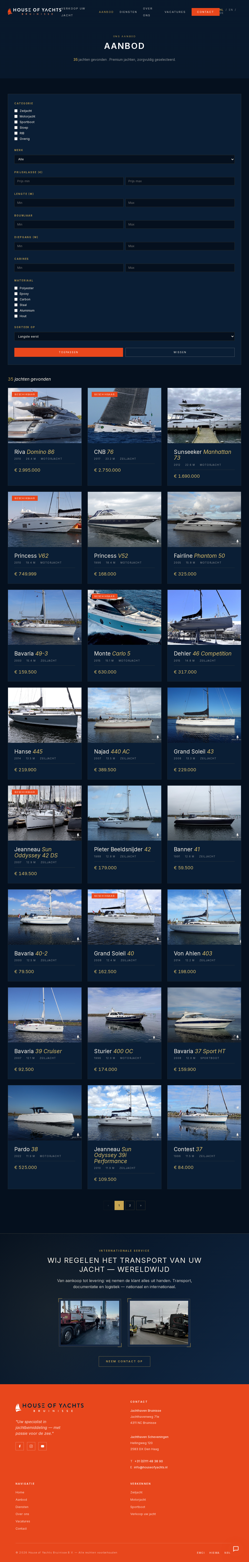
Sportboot (27, 122)
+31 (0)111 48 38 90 (148, 1461)
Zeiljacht (26, 111)
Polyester (27, 288)
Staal (23, 305)
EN (231, 9)
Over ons (22, 1514)
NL (222, 9)
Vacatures (175, 12)
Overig (25, 139)
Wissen (180, 352)
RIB (22, 133)
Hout (23, 316)
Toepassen (68, 352)
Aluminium (27, 310)
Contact (205, 12)
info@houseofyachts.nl (151, 1467)
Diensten (128, 12)
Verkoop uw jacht (143, 1514)
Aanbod (106, 12)
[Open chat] (236, 1549)
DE (222, 13)
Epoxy (24, 294)
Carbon (25, 299)
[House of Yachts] (34, 11)
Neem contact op (124, 1361)
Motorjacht (27, 116)
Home (20, 1492)
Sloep (24, 127)
